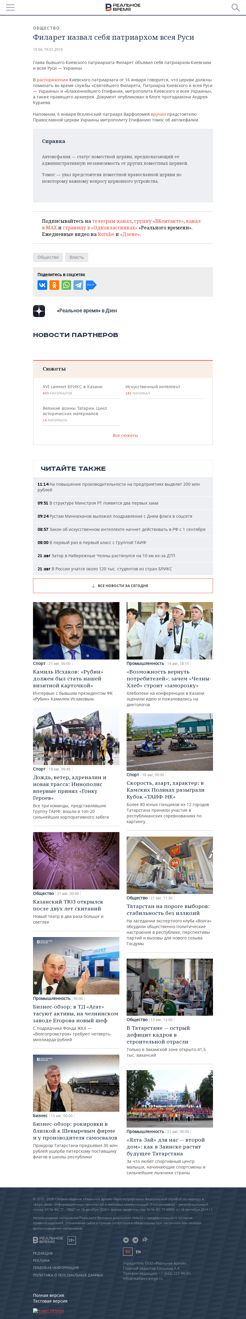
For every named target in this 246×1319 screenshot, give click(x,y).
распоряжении (52, 80)
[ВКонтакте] (42, 285)
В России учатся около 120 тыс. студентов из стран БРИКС (105, 569)
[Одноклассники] (54, 285)
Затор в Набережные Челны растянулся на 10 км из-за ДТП (106, 555)
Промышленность (51, 998)
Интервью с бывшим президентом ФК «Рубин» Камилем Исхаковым (73, 685)
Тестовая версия (50, 1301)
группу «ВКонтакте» (159, 221)
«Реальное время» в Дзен (87, 310)
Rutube (106, 234)
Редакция (42, 1253)
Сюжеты (54, 368)
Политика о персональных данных (68, 1275)
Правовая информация (56, 1268)
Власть (77, 257)
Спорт (39, 663)
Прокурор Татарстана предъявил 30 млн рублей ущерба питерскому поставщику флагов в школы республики (75, 1140)
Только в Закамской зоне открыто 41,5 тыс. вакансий (166, 1041)
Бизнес (40, 1115)
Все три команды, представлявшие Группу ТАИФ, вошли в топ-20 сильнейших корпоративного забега (71, 797)
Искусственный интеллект (152, 389)
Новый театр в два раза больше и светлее (68, 911)
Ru (127, 1251)
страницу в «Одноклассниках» (100, 227)
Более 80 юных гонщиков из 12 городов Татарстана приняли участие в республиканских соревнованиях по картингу (168, 801)
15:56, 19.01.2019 (48, 49)
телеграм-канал (112, 221)
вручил (158, 114)
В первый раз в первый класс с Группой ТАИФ (92, 542)
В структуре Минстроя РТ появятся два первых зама (98, 503)
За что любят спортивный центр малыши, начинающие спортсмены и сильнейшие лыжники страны (166, 1155)
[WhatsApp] (66, 285)
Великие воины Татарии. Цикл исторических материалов (75, 414)
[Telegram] (78, 285)
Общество (46, 28)
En (138, 1251)
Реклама (41, 1261)
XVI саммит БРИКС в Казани (72, 389)
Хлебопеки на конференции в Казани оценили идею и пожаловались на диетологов (169, 687)
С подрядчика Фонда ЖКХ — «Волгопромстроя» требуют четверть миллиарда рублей (75, 1022)
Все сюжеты (125, 435)
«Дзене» (130, 234)
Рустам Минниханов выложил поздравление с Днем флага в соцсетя (115, 516)
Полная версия (48, 1295)
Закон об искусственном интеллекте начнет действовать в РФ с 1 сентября (122, 529)
